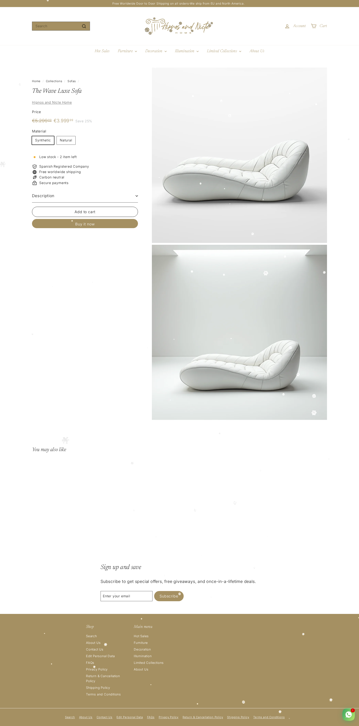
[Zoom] (239, 155)
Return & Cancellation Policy (103, 678)
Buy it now (85, 224)
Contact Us (94, 649)
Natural (66, 140)
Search (91, 636)
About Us (257, 51)
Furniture (126, 51)
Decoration (154, 51)
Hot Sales (102, 51)
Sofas (72, 81)
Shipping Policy (98, 688)
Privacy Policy (97, 669)
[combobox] (61, 26)
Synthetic (43, 140)
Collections (54, 81)
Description (43, 195)
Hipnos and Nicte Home (52, 102)
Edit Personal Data (100, 656)
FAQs (90, 663)
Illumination (185, 51)
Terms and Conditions (103, 694)
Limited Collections (222, 51)
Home (36, 81)
